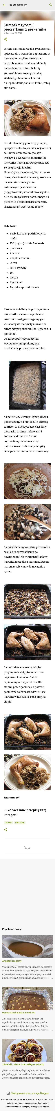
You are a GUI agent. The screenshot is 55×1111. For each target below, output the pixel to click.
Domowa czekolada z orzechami (18, 1012)
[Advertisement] (27, 890)
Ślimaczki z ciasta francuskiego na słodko (23, 1064)
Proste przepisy (18, 5)
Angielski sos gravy (11, 961)
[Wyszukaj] (51, 5)
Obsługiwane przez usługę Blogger (29, 1093)
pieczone (19, 823)
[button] (5, 39)
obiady (8, 823)
